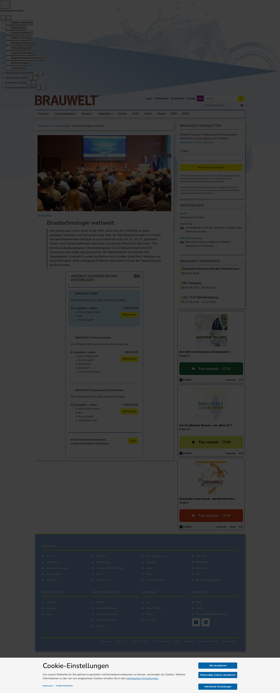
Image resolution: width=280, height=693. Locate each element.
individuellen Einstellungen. (142, 678)
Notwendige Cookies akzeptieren (217, 674)
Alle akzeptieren (218, 665)
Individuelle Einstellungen (217, 686)
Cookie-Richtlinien (64, 685)
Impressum (48, 685)
